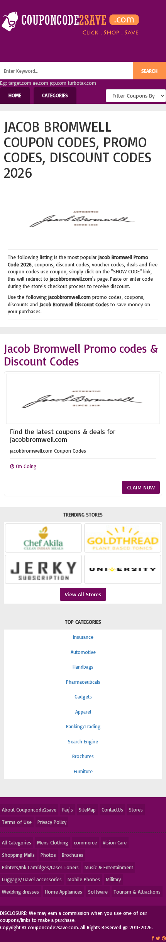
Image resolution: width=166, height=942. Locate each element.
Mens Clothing (52, 842)
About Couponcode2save (29, 809)
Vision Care (115, 842)
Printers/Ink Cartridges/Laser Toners (40, 867)
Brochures (83, 756)
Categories (55, 95)
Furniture (83, 771)
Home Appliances (63, 892)
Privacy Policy (51, 822)
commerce (85, 842)
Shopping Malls (18, 855)
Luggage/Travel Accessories (32, 879)
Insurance (83, 637)
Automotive (83, 652)
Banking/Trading (83, 726)
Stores (136, 809)
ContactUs (112, 809)
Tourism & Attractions (137, 892)
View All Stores (83, 594)
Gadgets (83, 696)
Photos (48, 855)
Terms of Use (17, 822)
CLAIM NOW (141, 487)
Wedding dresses (20, 892)
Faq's (67, 809)
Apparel (83, 712)
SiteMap (87, 809)
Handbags (83, 667)
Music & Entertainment (109, 867)
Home (14, 95)
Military (113, 879)
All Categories (16, 842)
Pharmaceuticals (83, 682)
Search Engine (83, 741)
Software (98, 892)
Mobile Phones (84, 879)
